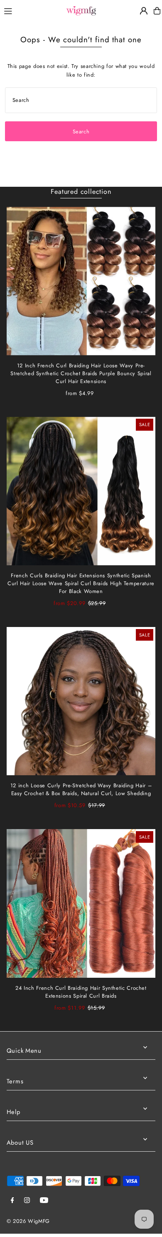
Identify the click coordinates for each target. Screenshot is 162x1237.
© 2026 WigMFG (28, 1221)
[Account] (143, 10)
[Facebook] (12, 1200)
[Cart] (157, 10)
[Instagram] (27, 1200)
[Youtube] (44, 1200)
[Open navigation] (30, 10)
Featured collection (81, 191)
